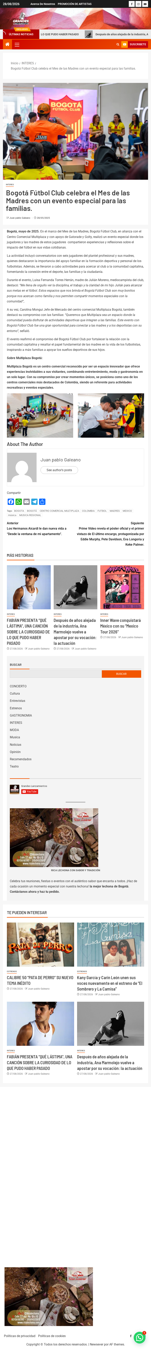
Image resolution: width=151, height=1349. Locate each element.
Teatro (14, 766)
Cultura (15, 693)
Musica (15, 737)
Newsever (96, 1344)
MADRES (115, 510)
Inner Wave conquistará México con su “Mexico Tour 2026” (120, 626)
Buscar (16, 664)
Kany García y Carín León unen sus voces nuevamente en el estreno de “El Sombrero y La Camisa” (109, 983)
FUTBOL (102, 510)
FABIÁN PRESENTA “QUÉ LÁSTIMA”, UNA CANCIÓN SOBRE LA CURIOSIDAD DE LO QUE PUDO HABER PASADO (28, 632)
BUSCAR (121, 673)
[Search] (117, 44)
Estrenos (16, 708)
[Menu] (17, 44)
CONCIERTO (18, 686)
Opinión (15, 752)
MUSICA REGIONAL (30, 515)
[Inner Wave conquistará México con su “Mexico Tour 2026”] (122, 587)
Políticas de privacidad (19, 1336)
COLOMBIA (88, 510)
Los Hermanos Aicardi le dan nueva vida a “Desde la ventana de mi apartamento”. (36, 528)
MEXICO (127, 510)
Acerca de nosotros (42, 3)
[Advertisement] (76, 1173)
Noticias (15, 745)
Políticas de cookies (52, 1336)
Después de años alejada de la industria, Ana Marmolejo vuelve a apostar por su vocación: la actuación (75, 632)
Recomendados (20, 759)
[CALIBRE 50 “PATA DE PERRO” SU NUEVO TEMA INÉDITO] (40, 945)
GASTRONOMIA (21, 715)
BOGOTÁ (32, 510)
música (12, 515)
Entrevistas (17, 701)
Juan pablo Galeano (20, 218)
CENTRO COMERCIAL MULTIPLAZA (59, 510)
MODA (14, 730)
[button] (17, 44)
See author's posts (59, 470)
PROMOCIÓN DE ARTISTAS (75, 3)
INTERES (10, 184)
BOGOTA (19, 510)
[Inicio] (7, 44)
